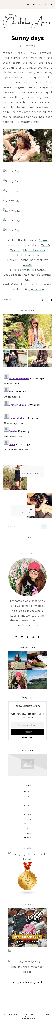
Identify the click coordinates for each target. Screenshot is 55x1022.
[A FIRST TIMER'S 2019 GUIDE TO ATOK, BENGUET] (18, 688)
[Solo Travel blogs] (27, 894)
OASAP (27, 264)
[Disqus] (27, 411)
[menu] (4, 4)
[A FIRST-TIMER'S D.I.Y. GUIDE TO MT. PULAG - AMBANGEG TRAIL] (18, 669)
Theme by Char (27, 1018)
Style (8, 300)
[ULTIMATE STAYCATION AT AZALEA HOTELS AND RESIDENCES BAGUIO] (37, 669)
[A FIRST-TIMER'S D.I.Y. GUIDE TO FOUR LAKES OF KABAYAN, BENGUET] (37, 688)
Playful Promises (34, 250)
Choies (43, 240)
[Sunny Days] (27, 161)
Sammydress (36, 289)
